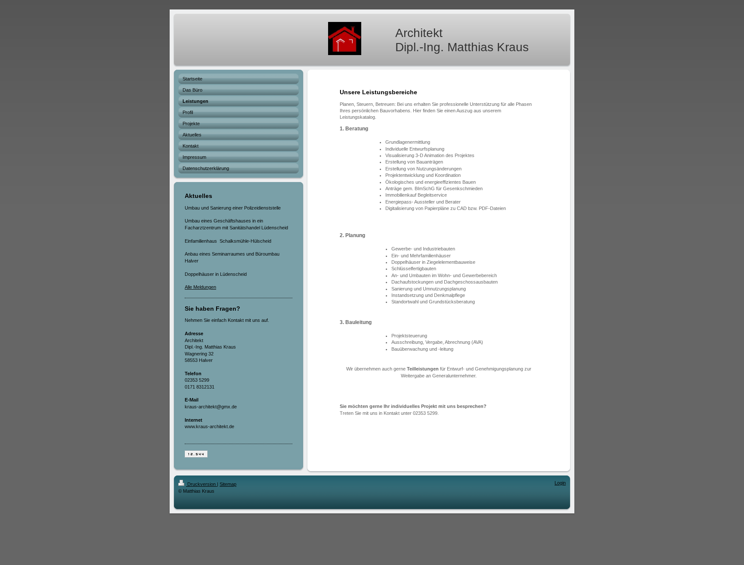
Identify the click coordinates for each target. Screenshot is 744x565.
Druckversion (201, 484)
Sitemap (228, 484)
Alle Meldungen (200, 287)
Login (560, 482)
